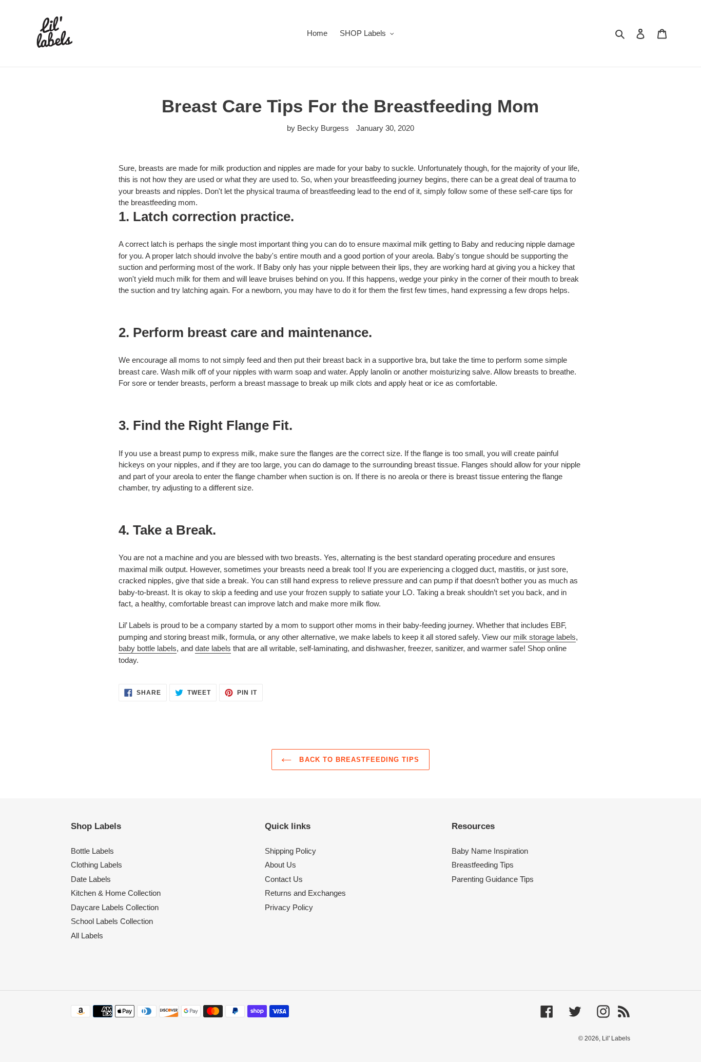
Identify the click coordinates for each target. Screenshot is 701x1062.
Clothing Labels (96, 864)
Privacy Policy (289, 907)
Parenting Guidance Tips (493, 879)
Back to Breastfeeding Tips (358, 759)
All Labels (87, 935)
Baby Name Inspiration (490, 851)
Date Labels (91, 879)
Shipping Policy (290, 851)
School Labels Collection (112, 921)
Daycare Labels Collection (115, 907)
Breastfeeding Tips (483, 864)
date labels (213, 648)
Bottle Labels (92, 851)
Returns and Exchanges (305, 893)
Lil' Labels (616, 1038)
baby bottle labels (148, 648)
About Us (280, 864)
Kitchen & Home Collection (116, 893)
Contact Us (284, 879)
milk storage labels (544, 637)
